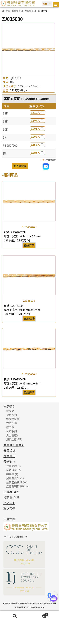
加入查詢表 (20, 166)
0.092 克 (35, 128)
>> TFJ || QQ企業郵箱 (15, 536)
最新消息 (9, 461)
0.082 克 (35, 152)
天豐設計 (9, 450)
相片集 (10, 474)
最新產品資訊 (14, 482)
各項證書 (11, 470)
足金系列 (11, 415)
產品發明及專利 (15, 486)
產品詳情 (29, 245)
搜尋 (15, 616)
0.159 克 (35, 144)
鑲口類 (10, 427)
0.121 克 (35, 112)
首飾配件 (11, 423)
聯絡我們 (9, 508)
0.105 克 (35, 120)
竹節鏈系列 (30, 10)
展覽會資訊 (12, 478)
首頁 (8, 10)
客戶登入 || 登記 (13, 445)
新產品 (10, 411)
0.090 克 (35, 136)
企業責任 (9, 456)
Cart (38, 614)
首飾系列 (11, 431)
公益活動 (11, 466)
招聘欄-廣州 (11, 492)
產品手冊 (9, 503)
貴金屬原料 (12, 435)
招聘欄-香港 (11, 497)
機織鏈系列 (17, 10)
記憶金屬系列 (14, 439)
